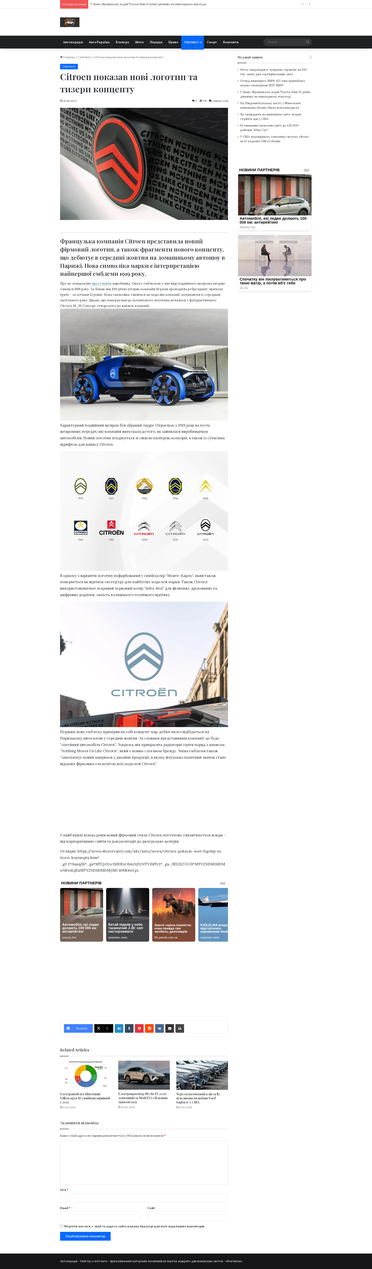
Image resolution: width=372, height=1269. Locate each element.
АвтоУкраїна (99, 42)
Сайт (151, 1208)
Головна (69, 57)
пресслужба (102, 283)
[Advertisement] (144, 801)
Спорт (212, 42)
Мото (139, 42)
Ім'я (64, 1190)
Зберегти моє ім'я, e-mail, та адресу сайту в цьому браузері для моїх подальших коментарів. (134, 1226)
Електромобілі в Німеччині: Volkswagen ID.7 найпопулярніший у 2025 (85, 1098)
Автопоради (73, 42)
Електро (122, 42)
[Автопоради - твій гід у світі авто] (69, 22)
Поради (156, 42)
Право (173, 42)
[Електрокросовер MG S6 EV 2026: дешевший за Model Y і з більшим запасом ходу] (144, 1075)
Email (65, 1208)
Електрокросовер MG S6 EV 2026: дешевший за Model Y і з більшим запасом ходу (142, 1098)
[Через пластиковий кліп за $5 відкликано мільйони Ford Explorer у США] (202, 1075)
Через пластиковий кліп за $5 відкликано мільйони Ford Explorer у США (198, 1098)
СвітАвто (191, 42)
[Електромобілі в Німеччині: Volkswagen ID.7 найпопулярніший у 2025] (86, 1075)
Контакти (231, 42)
